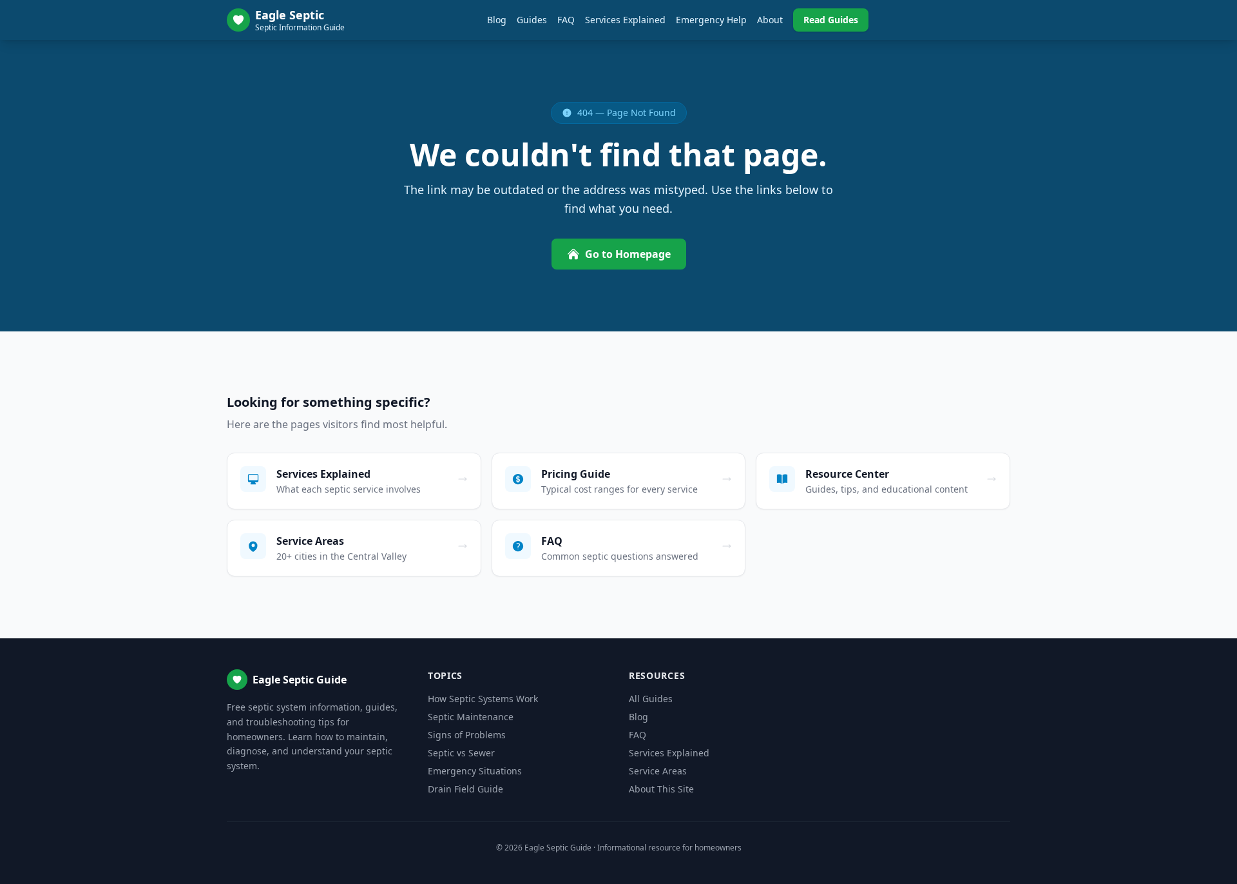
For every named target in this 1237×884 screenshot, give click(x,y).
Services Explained (625, 20)
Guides (532, 20)
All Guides (651, 698)
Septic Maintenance (470, 717)
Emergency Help (711, 20)
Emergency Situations (475, 771)
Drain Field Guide (465, 789)
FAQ (566, 20)
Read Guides (830, 20)
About (770, 20)
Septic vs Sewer (461, 753)
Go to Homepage (628, 254)
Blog (496, 20)
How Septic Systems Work (483, 698)
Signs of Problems (467, 735)
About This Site (661, 789)
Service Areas (658, 771)
